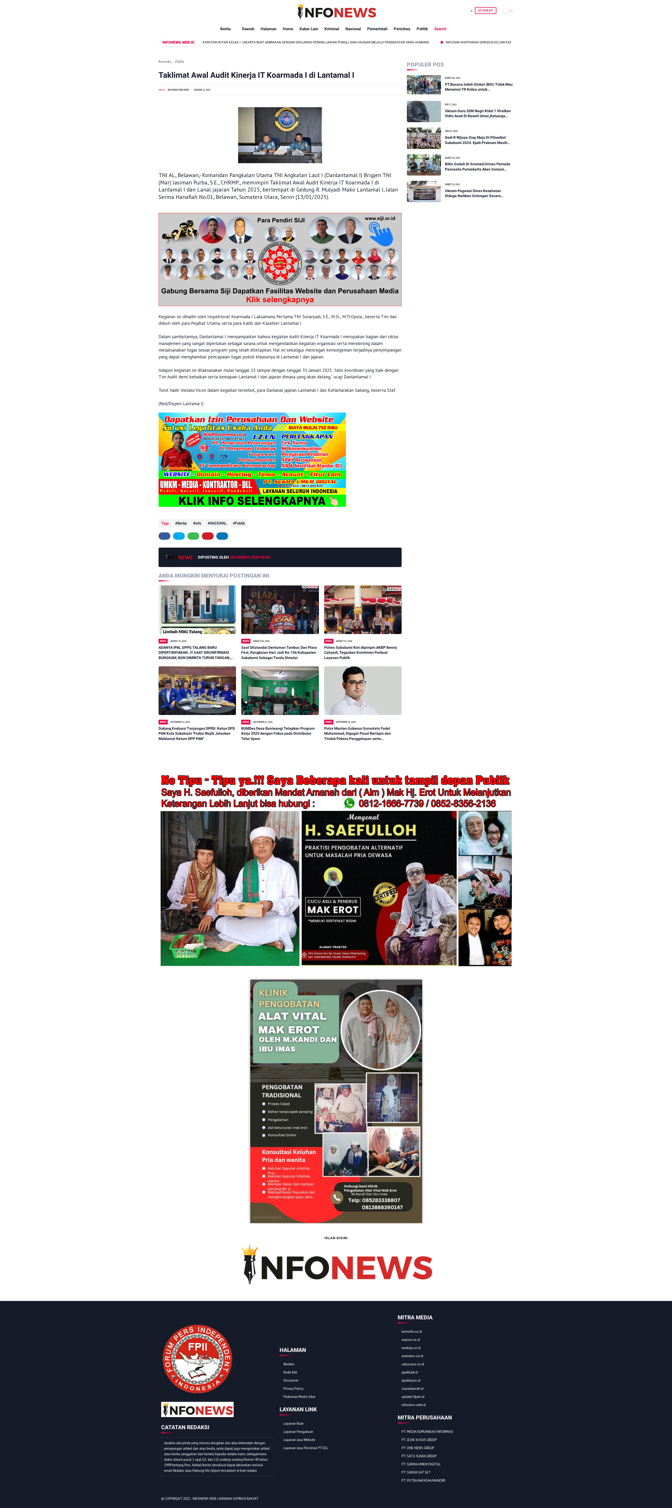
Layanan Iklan (294, 1423)
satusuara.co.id (413, 1364)
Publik (179, 61)
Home (288, 29)
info (198, 523)
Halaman (268, 29)
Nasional (353, 29)
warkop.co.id (411, 1348)
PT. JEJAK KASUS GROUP (419, 1440)
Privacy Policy (293, 1388)
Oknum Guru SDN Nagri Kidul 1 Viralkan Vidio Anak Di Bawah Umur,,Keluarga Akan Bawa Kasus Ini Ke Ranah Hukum (478, 114)
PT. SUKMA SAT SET (416, 1472)
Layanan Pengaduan (298, 1431)
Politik (422, 29)
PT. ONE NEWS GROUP (418, 1448)
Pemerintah (377, 29)
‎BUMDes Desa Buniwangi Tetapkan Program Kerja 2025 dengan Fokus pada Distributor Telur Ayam (278, 733)
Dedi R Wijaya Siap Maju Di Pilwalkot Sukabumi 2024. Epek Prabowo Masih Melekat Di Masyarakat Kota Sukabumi (477, 140)
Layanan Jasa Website (299, 1440)
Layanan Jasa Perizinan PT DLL (306, 1448)
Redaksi (289, 1364)
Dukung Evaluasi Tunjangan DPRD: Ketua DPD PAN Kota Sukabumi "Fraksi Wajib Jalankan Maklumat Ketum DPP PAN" (197, 733)
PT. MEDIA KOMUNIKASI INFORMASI (427, 1431)
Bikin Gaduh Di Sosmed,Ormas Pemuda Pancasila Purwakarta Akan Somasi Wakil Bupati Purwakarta (477, 167)
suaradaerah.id (412, 1388)
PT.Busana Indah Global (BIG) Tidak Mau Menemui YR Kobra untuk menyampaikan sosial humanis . (479, 87)
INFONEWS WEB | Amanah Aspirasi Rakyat (226, 1498)
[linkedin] (222, 536)
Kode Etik (290, 1372)
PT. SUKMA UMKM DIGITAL (421, 1464)
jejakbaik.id (410, 1372)
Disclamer (291, 1380)
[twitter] (179, 536)
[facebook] (164, 536)
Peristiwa (402, 29)
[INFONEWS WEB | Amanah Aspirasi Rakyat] (336, 18)
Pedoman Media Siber (300, 1396)
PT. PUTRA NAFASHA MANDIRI (423, 1480)
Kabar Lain (309, 29)
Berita (225, 29)
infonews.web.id (414, 1405)
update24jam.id (413, 1396)
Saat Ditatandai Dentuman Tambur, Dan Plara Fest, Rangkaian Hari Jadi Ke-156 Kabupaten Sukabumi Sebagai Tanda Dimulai (279, 652)
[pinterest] (208, 536)
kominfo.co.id (412, 1331)
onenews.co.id (412, 1356)
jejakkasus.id (411, 1380)
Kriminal (331, 29)
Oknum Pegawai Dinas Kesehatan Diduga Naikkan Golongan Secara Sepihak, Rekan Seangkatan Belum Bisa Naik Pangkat (478, 194)
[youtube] (508, 1499)
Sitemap (485, 10)
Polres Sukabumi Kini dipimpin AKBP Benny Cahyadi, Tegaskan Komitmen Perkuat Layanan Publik (360, 652)
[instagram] (500, 1499)
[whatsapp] (193, 536)
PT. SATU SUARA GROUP (419, 1456)
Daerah (248, 29)
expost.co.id (411, 1339)
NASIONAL (218, 523)
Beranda (165, 61)
